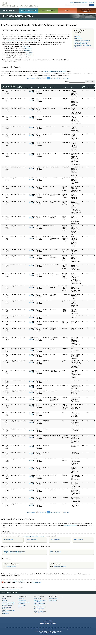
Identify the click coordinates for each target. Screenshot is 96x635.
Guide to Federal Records (39, 603)
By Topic (4, 598)
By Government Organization (8, 602)
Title (72, 88)
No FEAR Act (61, 629)
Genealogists (21, 598)
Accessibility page (37, 582)
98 (40, 78)
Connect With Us (48, 621)
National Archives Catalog (8, 604)
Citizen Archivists (74, 2)
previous (33, 78)
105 (59, 78)
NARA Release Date (13, 86)
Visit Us (67, 10)
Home (3, 19)
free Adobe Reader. (18, 581)
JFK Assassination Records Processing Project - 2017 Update (21, 40)
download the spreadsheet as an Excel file (54, 71)
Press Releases (55, 552)
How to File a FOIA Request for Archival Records (40, 612)
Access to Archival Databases (6, 608)
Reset (92, 81)
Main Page (78, 36)
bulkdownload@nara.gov (70, 525)
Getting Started (37, 598)
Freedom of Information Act (52, 629)
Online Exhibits (5, 613)
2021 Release (78, 540)
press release (25, 46)
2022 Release (55, 540)
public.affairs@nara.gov (60, 566)
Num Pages (84, 87)
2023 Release (31, 540)
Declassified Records (38, 605)
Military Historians (22, 600)
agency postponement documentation (34, 536)
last (68, 78)
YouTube (50, 623)
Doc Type (38, 88)
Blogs (53, 623)
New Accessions (53, 600)
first (28, 78)
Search (92, 5)
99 (43, 78)
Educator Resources (48, 10)
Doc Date (31, 88)
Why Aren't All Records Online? (39, 609)
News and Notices (53, 598)
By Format (4, 600)
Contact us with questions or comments (10, 589)
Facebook (41, 623)
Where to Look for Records (40, 607)
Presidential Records (7, 605)
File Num (45, 88)
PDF (30, 92)
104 (56, 78)
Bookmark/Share (83, 2)
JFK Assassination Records (23, 19)
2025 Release (8, 540)
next (64, 78)
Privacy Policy (42, 629)
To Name (52, 88)
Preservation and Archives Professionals (24, 602)
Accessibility (35, 629)
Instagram (45, 623)
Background (78, 38)
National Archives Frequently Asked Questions (40, 601)
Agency (26, 88)
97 (38, 78)
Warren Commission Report (82, 40)
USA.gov (67, 629)
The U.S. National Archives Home (20, 4)
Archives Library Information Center (8, 611)
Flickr (55, 623)
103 (54, 78)
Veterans (20, 607)
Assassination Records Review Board (83, 46)
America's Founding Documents (86, 10)
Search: (67, 81)
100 (45, 78)
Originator (89, 88)
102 (51, 78)
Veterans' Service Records (29, 10)
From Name (65, 88)
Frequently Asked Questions (14, 552)
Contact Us (91, 2)
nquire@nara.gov (11, 566)
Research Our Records (9, 10)
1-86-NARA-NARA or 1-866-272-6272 (48, 632)
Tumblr (48, 623)
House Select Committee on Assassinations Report (82, 42)
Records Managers (22, 605)
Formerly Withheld (20, 87)
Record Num (7, 87)
